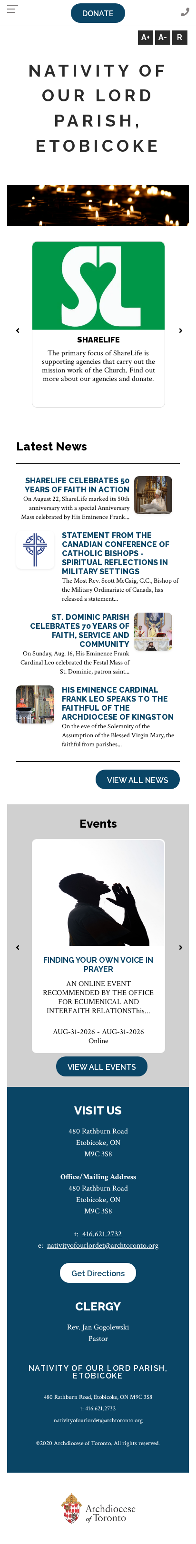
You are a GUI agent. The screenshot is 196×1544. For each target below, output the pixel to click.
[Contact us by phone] (185, 12)
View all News (137, 780)
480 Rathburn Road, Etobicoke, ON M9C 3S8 (98, 1397)
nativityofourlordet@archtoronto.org (102, 1246)
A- (162, 37)
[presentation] (17, 331)
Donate (98, 13)
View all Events (102, 1067)
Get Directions (98, 1273)
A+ (145, 37)
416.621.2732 (102, 1234)
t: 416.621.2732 (98, 1408)
